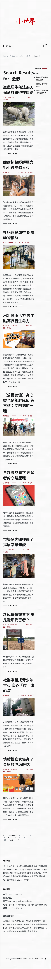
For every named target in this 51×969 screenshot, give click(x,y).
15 (5, 840)
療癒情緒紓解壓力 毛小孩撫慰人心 (18, 164)
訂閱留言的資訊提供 (42, 85)
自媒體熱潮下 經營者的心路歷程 (18, 475)
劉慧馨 (30, 416)
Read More (12, 153)
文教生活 (6, 416)
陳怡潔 (9, 771)
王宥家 (30, 695)
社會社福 (6, 172)
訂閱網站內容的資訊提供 (42, 78)
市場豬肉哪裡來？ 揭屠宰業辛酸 (18, 541)
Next (11, 840)
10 (24, 837)
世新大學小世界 (25, 958)
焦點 (4, 97)
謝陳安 (27, 243)
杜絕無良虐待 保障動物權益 (18, 235)
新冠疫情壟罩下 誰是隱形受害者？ (18, 617)
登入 (38, 73)
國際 (4, 243)
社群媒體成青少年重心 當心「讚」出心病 (18, 685)
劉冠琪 (9, 627)
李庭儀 (5, 99)
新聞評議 (6, 483)
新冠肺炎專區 (13, 625)
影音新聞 (6, 326)
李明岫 (9, 328)
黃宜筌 (30, 172)
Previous (12, 835)
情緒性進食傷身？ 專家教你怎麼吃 (18, 761)
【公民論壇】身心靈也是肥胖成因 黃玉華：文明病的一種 (18, 402)
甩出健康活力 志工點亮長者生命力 (18, 318)
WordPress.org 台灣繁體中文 (42, 91)
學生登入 (35, 958)
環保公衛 (11, 97)
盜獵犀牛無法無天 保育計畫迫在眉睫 (18, 89)
